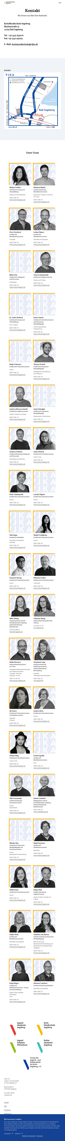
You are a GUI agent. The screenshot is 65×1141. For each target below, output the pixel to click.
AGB (5, 1106)
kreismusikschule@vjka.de (25, 44)
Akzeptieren (7, 1133)
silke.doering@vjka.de (16, 632)
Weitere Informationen (28, 1136)
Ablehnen (18, 1133)
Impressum (7, 1110)
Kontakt (6, 1102)
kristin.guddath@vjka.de (41, 812)
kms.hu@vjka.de (38, 628)
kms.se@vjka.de (38, 680)
